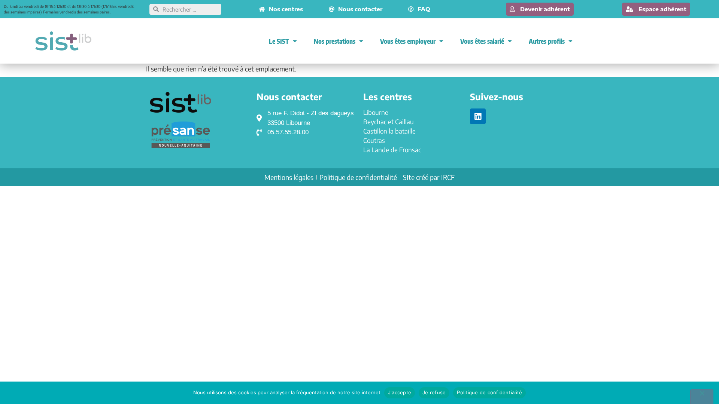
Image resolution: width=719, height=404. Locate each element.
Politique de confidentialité (489, 392)
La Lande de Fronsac (392, 149)
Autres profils (547, 41)
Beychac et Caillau (388, 121)
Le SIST (279, 41)
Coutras (374, 140)
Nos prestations (334, 41)
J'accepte (399, 392)
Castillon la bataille (389, 131)
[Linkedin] (478, 116)
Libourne (375, 112)
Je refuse (434, 392)
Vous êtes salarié (482, 41)
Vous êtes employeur (408, 41)
